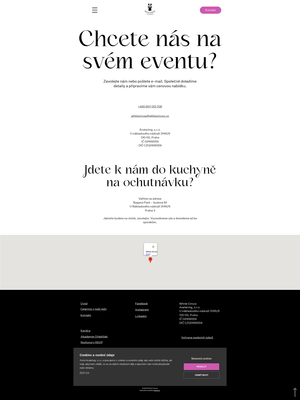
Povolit (201, 367)
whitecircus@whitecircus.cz (150, 116)
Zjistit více (84, 372)
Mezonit (157, 390)
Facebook (141, 303)
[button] (94, 10)
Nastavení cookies (201, 358)
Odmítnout (202, 375)
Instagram (142, 309)
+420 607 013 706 (150, 106)
